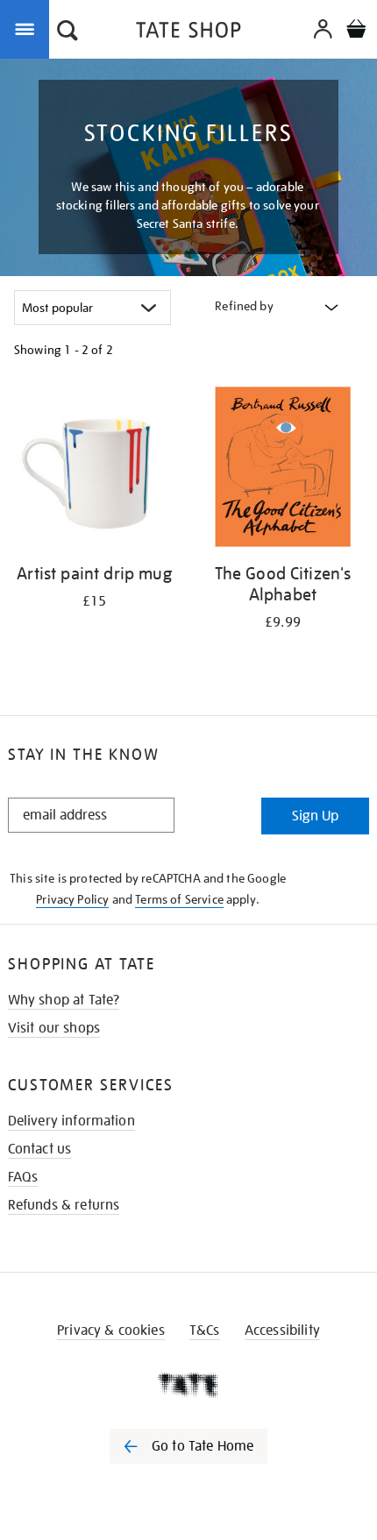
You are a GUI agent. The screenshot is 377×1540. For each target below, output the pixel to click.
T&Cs (204, 1330)
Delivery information (71, 1121)
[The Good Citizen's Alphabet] (283, 470)
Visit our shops (54, 1028)
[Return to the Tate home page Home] (188, 33)
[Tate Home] (188, 1385)
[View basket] (356, 31)
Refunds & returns (64, 1205)
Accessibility (282, 1330)
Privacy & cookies (111, 1330)
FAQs (23, 1177)
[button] (67, 32)
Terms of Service (179, 899)
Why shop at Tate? (64, 1000)
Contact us (40, 1149)
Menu (28, 28)
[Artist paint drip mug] (94, 470)
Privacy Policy (72, 899)
